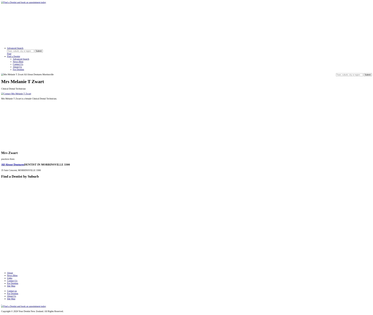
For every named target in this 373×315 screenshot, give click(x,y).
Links (9, 278)
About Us (17, 67)
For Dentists (18, 69)
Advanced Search (15, 48)
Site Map (11, 286)
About (10, 273)
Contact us (12, 291)
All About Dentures (12, 164)
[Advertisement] (88, 24)
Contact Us (18, 64)
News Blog (18, 61)
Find (9, 54)
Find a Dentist (13, 56)
